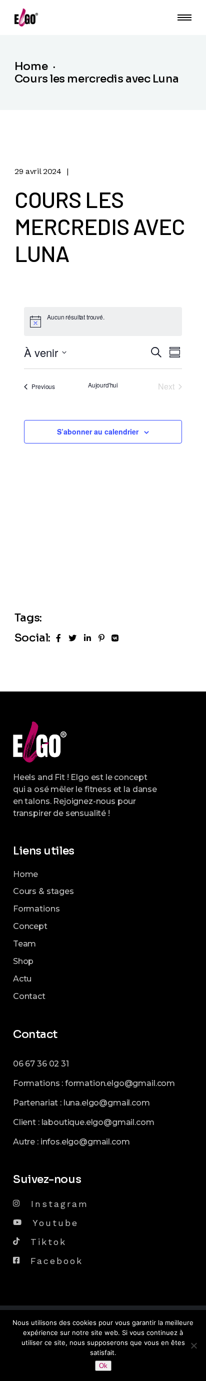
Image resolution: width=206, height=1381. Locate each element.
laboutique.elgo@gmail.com (98, 1122)
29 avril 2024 (38, 171)
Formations (36, 909)
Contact (29, 996)
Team (24, 943)
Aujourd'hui (103, 385)
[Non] (193, 1345)
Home (25, 874)
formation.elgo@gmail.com (120, 1083)
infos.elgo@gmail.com (85, 1141)
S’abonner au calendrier (97, 431)
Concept (30, 926)
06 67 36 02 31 (41, 1063)
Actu (22, 979)
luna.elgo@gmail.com (107, 1103)
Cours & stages (43, 891)
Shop (23, 961)
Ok (103, 1366)
